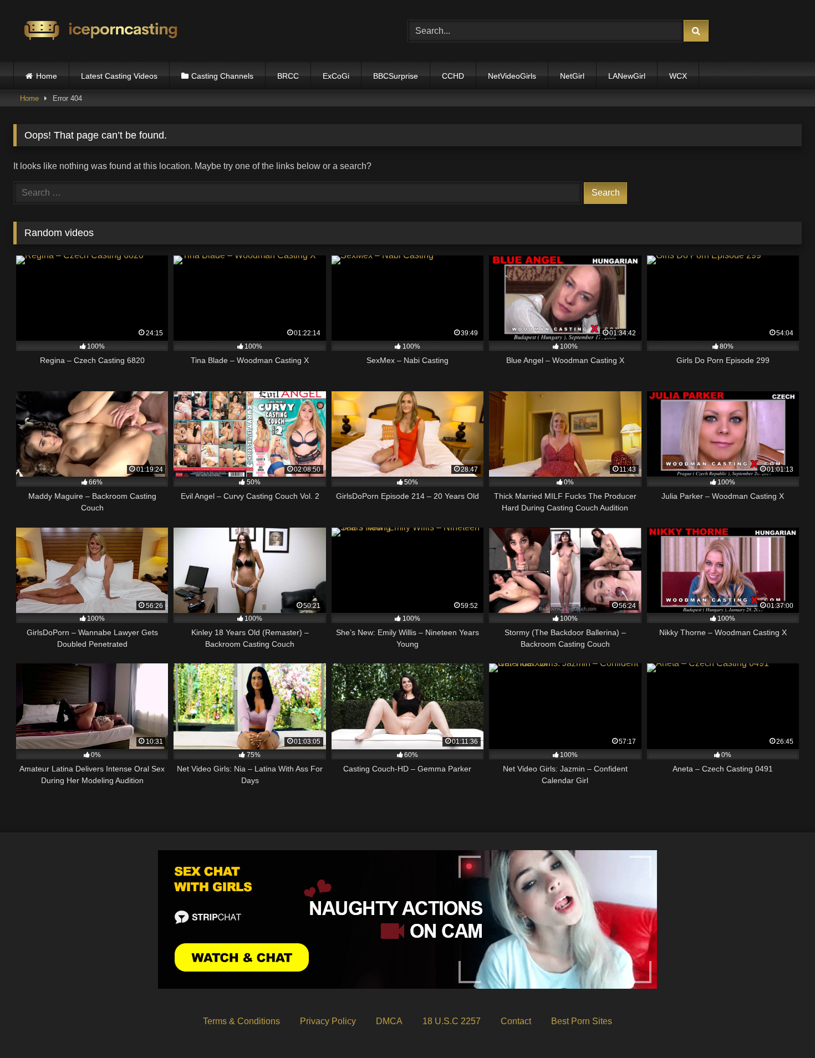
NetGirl (572, 75)
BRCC (288, 75)
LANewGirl (626, 75)
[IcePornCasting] (99, 31)
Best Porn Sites (581, 1021)
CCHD (453, 75)
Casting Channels (222, 75)
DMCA (389, 1021)
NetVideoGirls (512, 75)
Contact (516, 1021)
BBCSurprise (395, 75)
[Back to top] (780, 1025)
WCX (678, 75)
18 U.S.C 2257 (451, 1021)
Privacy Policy (328, 1021)
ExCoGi (336, 75)
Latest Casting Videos (119, 75)
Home (46, 75)
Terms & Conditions (241, 1021)
